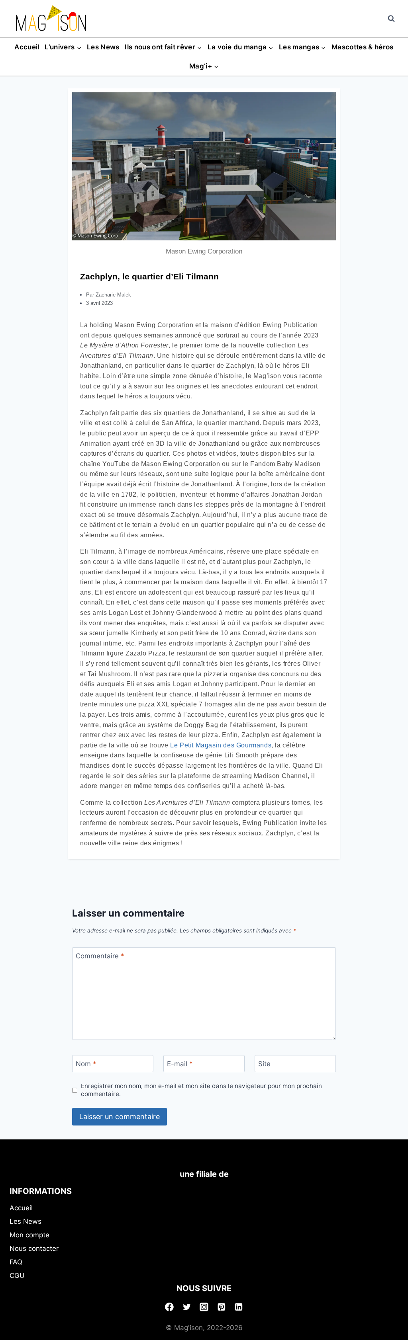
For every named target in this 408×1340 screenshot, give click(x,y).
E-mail (180, 1064)
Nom (86, 1064)
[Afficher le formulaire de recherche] (391, 19)
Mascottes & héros (363, 47)
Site (264, 1064)
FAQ (16, 1262)
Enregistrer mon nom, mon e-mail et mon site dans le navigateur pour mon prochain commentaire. (201, 1090)
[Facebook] (169, 1307)
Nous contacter (34, 1248)
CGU (17, 1276)
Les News (103, 47)
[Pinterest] (221, 1307)
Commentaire (100, 956)
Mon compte (29, 1235)
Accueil (26, 47)
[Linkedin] (238, 1307)
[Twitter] (187, 1307)
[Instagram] (204, 1307)
